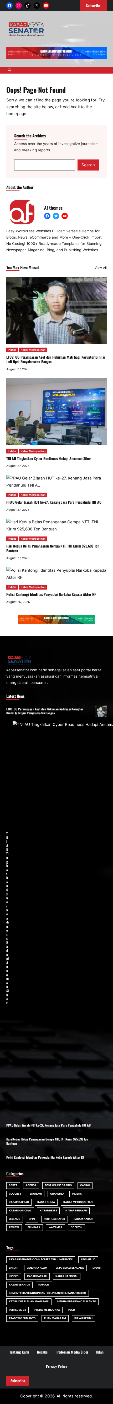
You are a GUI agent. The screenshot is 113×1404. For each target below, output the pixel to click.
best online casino (58, 1185)
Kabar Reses (48, 1210)
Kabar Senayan (76, 1210)
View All (101, 268)
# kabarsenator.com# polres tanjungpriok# (41, 1259)
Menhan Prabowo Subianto (76, 1301)
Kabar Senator (19, 1284)
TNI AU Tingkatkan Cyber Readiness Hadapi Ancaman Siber (48, 458)
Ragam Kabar (83, 1218)
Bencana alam (37, 1267)
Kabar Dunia (46, 1202)
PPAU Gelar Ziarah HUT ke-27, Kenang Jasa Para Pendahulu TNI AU (53, 502)
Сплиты (76, 1227)
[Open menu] (9, 70)
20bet (13, 1185)
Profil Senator (54, 1218)
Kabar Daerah (19, 1202)
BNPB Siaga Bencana (70, 1267)
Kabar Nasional (20, 1210)
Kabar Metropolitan (33, 349)
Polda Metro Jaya (47, 1309)
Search (88, 164)
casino (85, 1185)
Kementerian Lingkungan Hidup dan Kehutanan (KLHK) (47, 1293)
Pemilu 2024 (17, 1309)
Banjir (13, 1267)
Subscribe (18, 1380)
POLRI (72, 1309)
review (14, 1227)
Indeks (12, 349)
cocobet (15, 1193)
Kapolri (43, 1284)
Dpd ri (97, 1267)
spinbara (34, 1227)
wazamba (55, 1227)
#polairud (88, 1259)
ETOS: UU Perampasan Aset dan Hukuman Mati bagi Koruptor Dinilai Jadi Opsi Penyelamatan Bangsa (55, 359)
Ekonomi (36, 1193)
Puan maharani (55, 1318)
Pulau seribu (83, 1318)
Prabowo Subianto (22, 1318)
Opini (32, 1218)
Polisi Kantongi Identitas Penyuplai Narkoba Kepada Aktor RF (51, 594)
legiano (14, 1218)
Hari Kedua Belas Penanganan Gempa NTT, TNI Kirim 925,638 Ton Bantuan (52, 548)
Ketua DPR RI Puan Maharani (29, 1301)
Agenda (31, 1185)
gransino (57, 1193)
